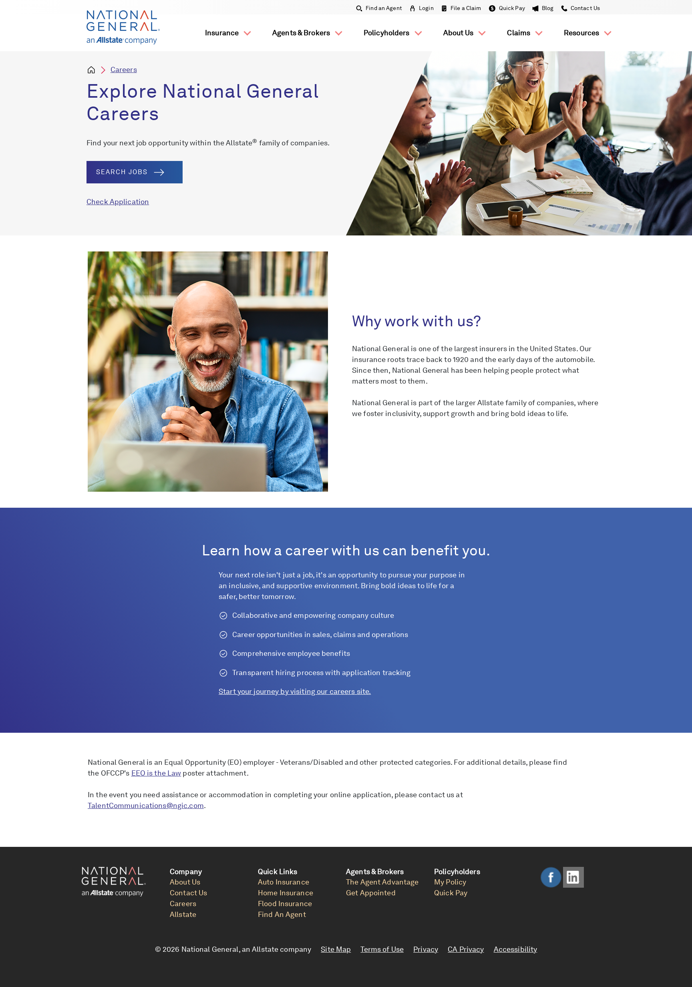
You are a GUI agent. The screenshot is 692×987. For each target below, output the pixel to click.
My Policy (450, 882)
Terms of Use (382, 949)
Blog (548, 8)
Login (426, 8)
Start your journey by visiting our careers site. (295, 691)
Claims (519, 32)
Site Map (336, 949)
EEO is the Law (156, 773)
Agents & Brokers (302, 32)
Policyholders (387, 32)
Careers (124, 69)
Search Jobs (122, 172)
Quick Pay (512, 8)
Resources (582, 32)
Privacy (425, 949)
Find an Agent (383, 8)
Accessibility (515, 949)
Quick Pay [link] (450, 893)
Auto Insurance (283, 882)
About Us (459, 32)
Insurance (222, 32)
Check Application (117, 201)
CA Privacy (466, 949)
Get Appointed (371, 893)
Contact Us (584, 8)
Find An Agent (282, 914)
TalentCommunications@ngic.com (146, 805)
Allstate (183, 914)
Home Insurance (285, 893)
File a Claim (466, 8)
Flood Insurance (285, 903)
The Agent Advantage (382, 882)
